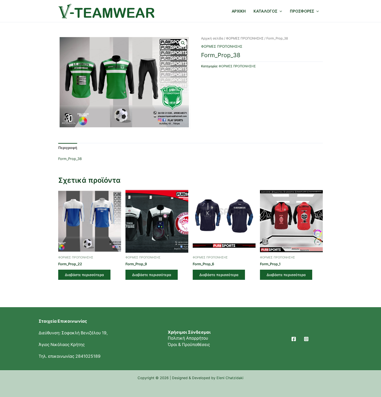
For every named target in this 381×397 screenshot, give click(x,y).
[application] (279, 11)
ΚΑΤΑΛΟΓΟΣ (265, 11)
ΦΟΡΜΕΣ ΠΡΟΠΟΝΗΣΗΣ (244, 38)
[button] (183, 43)
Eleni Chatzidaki (230, 378)
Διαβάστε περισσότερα (84, 275)
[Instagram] (306, 338)
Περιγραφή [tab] (67, 147)
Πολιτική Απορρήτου (188, 338)
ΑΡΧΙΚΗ (239, 11)
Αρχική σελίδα (212, 38)
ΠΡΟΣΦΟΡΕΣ (302, 11)
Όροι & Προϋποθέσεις (189, 344)
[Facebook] (293, 338)
